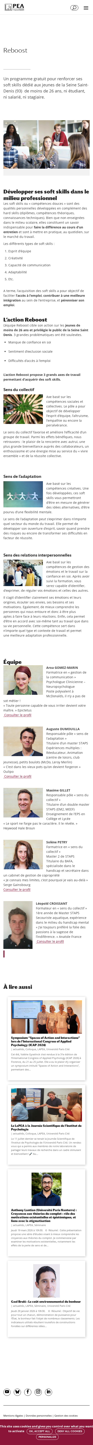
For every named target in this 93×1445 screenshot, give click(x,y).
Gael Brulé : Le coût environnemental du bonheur (46, 1301)
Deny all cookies (70, 1431)
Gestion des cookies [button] (66, 1415)
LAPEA (41, 1049)
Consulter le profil (17, 715)
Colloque (31, 1049)
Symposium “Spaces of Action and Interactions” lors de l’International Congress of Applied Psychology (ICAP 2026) (45, 1041)
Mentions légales (13, 1415)
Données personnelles (39, 1415)
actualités (18, 1049)
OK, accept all (39, 1431)
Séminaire (40, 1225)
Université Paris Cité (58, 1049)
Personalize (47, 1437)
